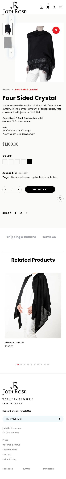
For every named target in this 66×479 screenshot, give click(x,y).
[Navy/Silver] (17, 161)
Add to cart (40, 189)
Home (6, 89)
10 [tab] (48, 364)
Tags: (5, 177)
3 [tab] (24, 364)
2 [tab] (21, 364)
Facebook (7, 468)
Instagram (48, 468)
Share (6, 213)
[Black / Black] (29, 161)
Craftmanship (9, 449)
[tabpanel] (33, 312)
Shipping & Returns (21, 237)
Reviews (49, 237)
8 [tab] (41, 364)
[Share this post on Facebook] (15, 213)
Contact (6, 454)
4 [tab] (28, 364)
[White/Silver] (4, 161)
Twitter (26, 468)
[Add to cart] (25, 345)
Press (5, 440)
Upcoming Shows (11, 444)
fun (55, 177)
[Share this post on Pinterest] (26, 213)
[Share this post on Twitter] (21, 213)
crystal (34, 177)
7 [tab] (38, 364)
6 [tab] (34, 364)
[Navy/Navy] (23, 161)
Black (14, 177)
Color (7, 156)
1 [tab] (18, 364)
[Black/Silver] (11, 161)
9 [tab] (44, 364)
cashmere (24, 177)
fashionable (45, 177)
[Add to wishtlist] (60, 198)
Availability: (9, 173)
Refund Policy (9, 459)
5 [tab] (31, 364)
